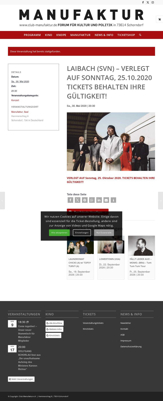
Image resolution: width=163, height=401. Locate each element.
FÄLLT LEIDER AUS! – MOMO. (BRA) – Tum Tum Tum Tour (141, 262)
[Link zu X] (147, 2)
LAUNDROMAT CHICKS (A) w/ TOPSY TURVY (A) (80, 262)
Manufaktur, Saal (19, 111)
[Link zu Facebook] (143, 2)
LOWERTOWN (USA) (109, 258)
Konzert (15, 100)
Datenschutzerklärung (131, 346)
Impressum (125, 340)
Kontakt (124, 328)
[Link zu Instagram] (152, 2)
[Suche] (139, 35)
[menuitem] (32, 35)
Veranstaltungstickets (93, 323)
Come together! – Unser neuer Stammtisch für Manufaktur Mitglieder (27, 333)
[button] (70, 200)
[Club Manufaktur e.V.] (81, 18)
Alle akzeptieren (59, 232)
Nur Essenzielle (104, 232)
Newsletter (125, 323)
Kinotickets (88, 328)
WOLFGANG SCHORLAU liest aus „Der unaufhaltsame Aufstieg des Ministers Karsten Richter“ (29, 360)
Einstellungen (82, 232)
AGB (122, 334)
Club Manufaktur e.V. (27, 396)
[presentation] (80, 246)
